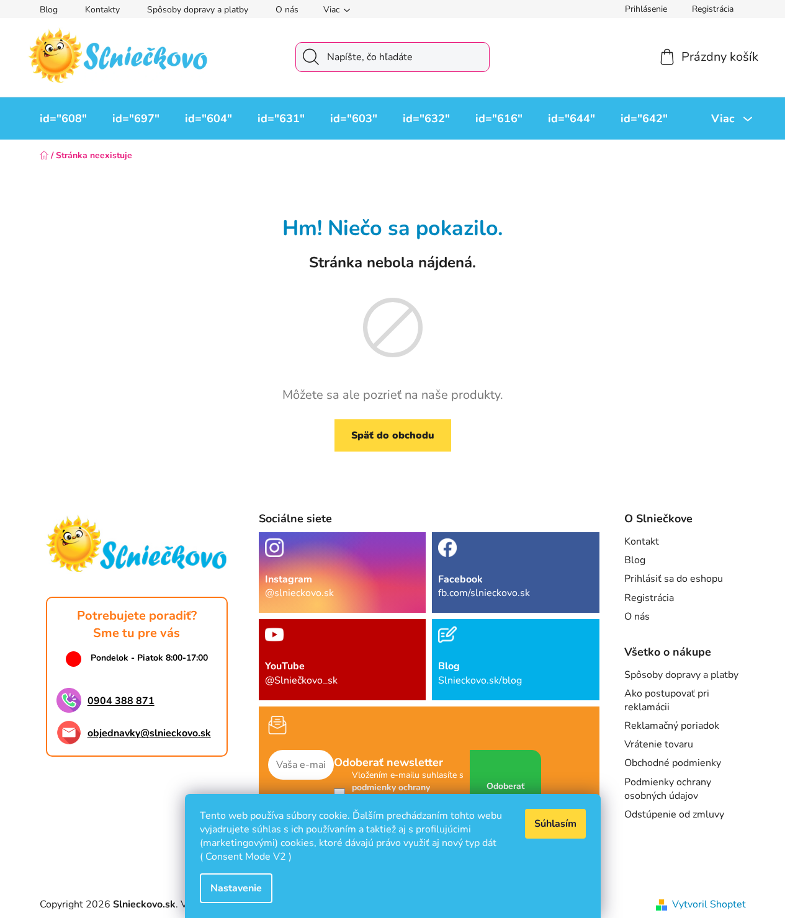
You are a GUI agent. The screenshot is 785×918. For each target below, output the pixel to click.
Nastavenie (236, 888)
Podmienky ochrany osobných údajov (667, 789)
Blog (49, 10)
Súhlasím (555, 824)
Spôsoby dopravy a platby (197, 10)
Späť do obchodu (392, 435)
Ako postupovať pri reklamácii (666, 700)
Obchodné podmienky (672, 763)
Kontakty (102, 10)
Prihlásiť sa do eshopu (673, 579)
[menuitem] (63, 118)
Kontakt (641, 541)
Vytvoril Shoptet (709, 904)
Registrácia (712, 9)
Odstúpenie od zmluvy (674, 814)
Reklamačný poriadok (671, 726)
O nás (287, 10)
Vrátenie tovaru (658, 744)
